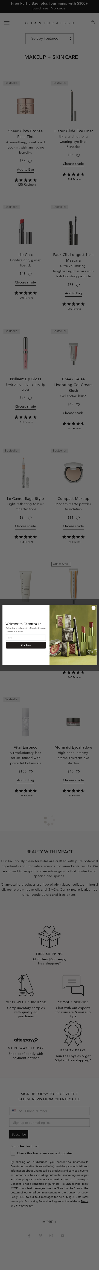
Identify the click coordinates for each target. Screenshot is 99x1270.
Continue (26, 645)
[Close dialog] (93, 608)
